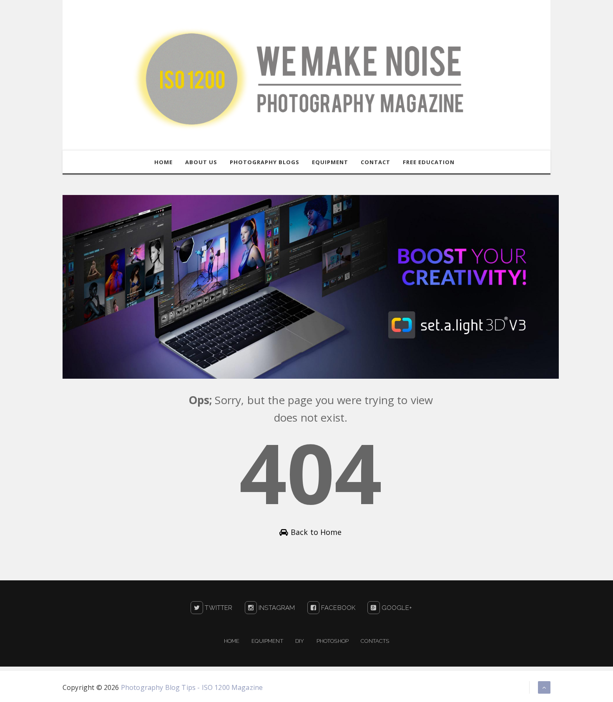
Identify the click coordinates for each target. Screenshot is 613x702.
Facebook (337, 608)
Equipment (267, 641)
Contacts (375, 641)
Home (232, 641)
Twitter (217, 608)
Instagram (276, 608)
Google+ (396, 608)
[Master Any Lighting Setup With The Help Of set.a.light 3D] (311, 286)
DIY (299, 641)
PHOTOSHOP (333, 641)
